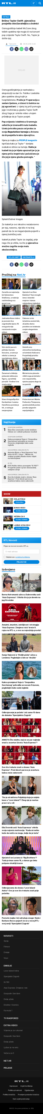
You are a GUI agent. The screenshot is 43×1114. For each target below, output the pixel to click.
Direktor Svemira (11, 1005)
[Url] (31, 49)
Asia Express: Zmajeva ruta (15, 988)
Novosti (8, 936)
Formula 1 (8, 1010)
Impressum (14, 1086)
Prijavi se (21, 562)
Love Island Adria (11, 971)
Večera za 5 (9, 1053)
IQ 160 (6, 982)
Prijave (8, 1068)
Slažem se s (18, 557)
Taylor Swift (14, 257)
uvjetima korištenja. (23, 557)
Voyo (6, 958)
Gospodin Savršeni (12, 993)
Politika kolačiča (9, 1095)
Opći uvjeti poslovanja (21, 1099)
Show (7, 494)
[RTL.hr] (9, 3)
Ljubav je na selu (11, 1047)
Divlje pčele (9, 999)
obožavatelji (28, 257)
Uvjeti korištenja (26, 1086)
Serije (6, 941)
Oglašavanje (29, 1090)
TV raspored (11, 1018)
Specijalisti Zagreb (11, 976)
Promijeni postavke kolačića (28, 1095)
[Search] (40, 3)
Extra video (11, 1025)
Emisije (6, 952)
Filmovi (7, 946)
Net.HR (7, 1061)
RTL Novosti (10, 540)
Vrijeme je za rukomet (13, 1030)
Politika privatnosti (15, 1090)
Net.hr (21, 274)
